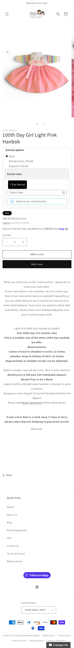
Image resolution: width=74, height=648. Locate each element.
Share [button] (9, 475)
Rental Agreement (32, 402)
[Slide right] (44, 124)
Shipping (6, 223)
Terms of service (19, 640)
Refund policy (14, 561)
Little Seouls (15, 635)
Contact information (56, 640)
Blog (9, 522)
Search (10, 507)
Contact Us (13, 545)
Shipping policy (36, 640)
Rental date (14, 174)
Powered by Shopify (31, 635)
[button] (7, 14)
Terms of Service (16, 553)
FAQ (9, 537)
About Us (12, 514)
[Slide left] (29, 124)
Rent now (37, 264)
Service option (15, 150)
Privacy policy (64, 635)
